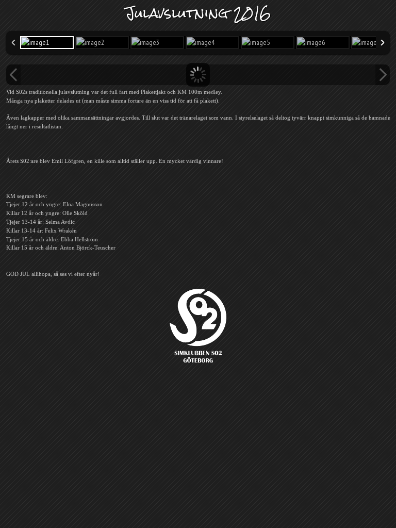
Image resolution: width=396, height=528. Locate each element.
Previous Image (13, 74)
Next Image (382, 74)
